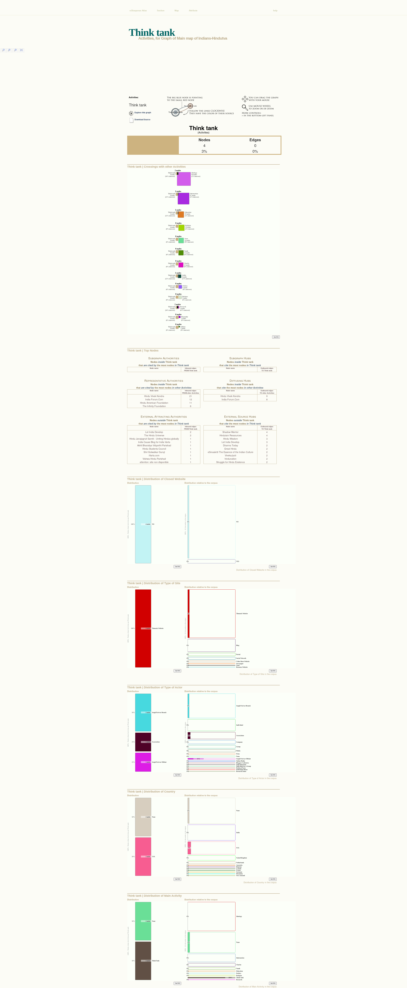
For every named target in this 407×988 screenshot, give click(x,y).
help (275, 10)
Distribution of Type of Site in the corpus (258, 673)
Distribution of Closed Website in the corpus (256, 569)
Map (177, 10)
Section (160, 10)
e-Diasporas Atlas (138, 10)
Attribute (193, 10)
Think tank (137, 105)
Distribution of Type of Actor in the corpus (257, 778)
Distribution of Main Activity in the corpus (258, 986)
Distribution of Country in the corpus (260, 882)
